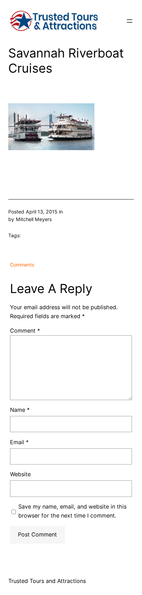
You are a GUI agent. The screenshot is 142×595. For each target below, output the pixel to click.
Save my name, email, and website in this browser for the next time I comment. (72, 511)
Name (20, 409)
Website (20, 474)
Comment (25, 330)
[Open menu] (129, 21)
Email (19, 442)
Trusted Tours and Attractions (47, 580)
